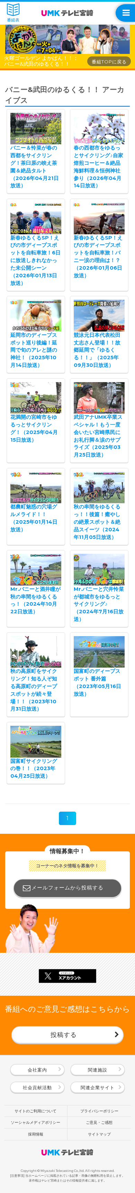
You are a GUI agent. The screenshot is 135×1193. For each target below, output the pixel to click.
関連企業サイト (98, 1087)
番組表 (13, 20)
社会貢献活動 (37, 1087)
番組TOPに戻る (109, 61)
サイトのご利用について (35, 1111)
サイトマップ (99, 1134)
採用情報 (35, 1134)
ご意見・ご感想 (99, 1122)
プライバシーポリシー (99, 1111)
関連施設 (97, 1070)
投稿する (64, 1035)
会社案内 (37, 1070)
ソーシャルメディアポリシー (35, 1122)
